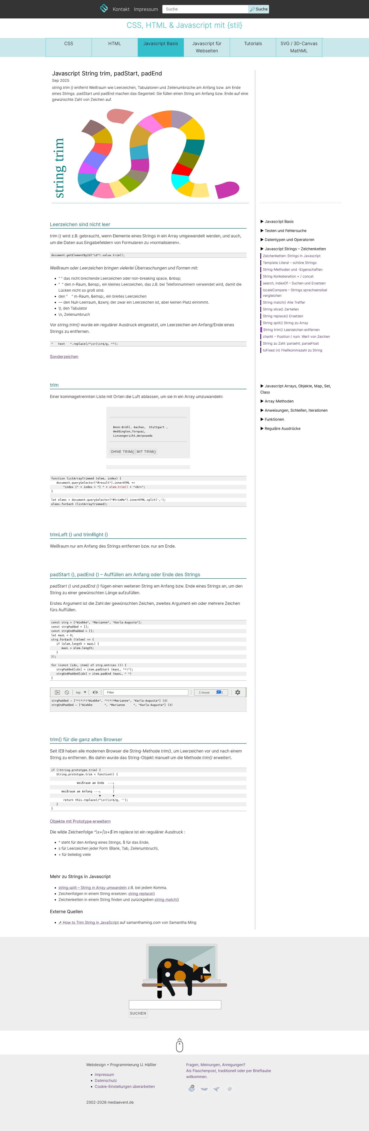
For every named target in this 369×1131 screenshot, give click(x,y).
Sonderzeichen (64, 356)
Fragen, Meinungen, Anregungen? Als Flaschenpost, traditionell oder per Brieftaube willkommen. (228, 1070)
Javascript (160, 43)
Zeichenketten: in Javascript (292, 256)
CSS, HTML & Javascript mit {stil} (184, 25)
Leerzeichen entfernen (291, 330)
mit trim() (146, 452)
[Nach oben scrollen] (197, 1046)
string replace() (141, 893)
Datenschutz (106, 1080)
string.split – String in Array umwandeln (93, 887)
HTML (114, 43)
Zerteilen (281, 309)
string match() (167, 899)
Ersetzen (283, 316)
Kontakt (121, 9)
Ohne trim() (123, 452)
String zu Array (285, 323)
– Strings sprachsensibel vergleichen (295, 293)
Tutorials (253, 43)
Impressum (146, 9)
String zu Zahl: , (291, 343)
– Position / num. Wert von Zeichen (296, 336)
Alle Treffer (284, 302)
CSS (68, 43)
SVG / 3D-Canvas (299, 47)
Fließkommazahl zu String (292, 350)
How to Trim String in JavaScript (91, 922)
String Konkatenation (288, 276)
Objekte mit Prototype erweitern (80, 821)
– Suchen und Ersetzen (294, 283)
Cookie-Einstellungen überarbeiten (125, 1086)
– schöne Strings (289, 262)
